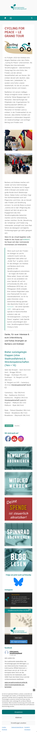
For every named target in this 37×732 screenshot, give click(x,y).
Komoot (10, 306)
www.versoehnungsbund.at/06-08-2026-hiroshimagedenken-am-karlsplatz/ (16, 684)
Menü (10, 18)
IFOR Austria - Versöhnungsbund (16, 652)
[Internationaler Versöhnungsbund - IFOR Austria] (18, 7)
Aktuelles (17, 425)
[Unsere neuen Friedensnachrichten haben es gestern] (18, 621)
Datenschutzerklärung (17, 727)
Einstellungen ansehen (18, 723)
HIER (9, 309)
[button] (34, 690)
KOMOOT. (26, 239)
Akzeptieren (19, 712)
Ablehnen (18, 717)
